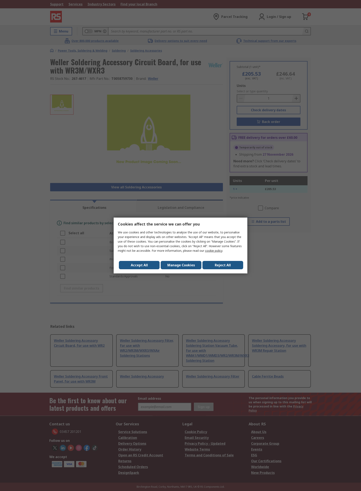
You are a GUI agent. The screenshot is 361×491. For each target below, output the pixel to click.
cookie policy (213, 251)
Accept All (139, 265)
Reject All (223, 265)
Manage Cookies (181, 265)
